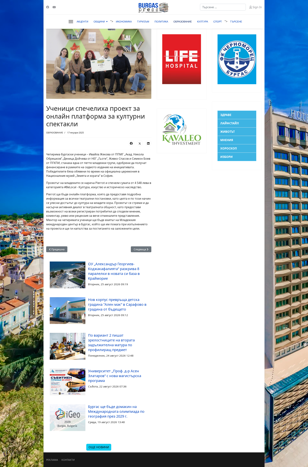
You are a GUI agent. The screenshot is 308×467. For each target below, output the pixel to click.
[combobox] (223, 7)
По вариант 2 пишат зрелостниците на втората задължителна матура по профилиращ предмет (111, 342)
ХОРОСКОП (228, 148)
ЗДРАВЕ (225, 115)
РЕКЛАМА (52, 459)
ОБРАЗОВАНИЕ (182, 21)
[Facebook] (47, 7)
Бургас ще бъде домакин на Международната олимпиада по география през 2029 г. (116, 411)
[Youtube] (54, 7)
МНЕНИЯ (226, 140)
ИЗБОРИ (226, 157)
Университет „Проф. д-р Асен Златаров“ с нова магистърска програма (114, 376)
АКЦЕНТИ (82, 21)
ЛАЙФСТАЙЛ (229, 123)
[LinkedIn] (148, 143)
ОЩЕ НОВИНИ (99, 447)
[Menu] (71, 21)
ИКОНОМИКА (124, 21)
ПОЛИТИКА (161, 21)
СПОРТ (217, 21)
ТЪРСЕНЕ (236, 21)
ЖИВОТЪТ (227, 132)
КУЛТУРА (202, 21)
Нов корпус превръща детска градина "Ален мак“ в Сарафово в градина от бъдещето (117, 304)
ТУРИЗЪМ (143, 21)
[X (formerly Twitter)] (140, 143)
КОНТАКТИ (68, 459)
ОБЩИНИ (99, 21)
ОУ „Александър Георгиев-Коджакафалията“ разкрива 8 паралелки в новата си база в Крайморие (114, 271)
